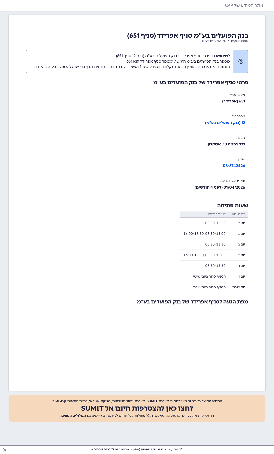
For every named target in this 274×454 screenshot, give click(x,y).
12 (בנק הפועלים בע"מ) (225, 122)
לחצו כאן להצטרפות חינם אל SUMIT (137, 408)
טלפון (241, 159)
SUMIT (152, 401)
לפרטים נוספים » (102, 449)
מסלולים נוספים (73, 416)
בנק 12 (137, 55)
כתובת (240, 138)
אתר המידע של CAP (244, 5)
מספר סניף (237, 95)
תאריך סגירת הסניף (232, 181)
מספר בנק (238, 116)
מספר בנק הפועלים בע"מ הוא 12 (202, 61)
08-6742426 (234, 165)
